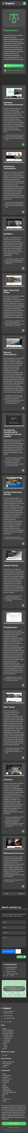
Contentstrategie (6, 1075)
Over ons (4, 1043)
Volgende (20, 893)
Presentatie (5, 1094)
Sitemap (4, 1067)
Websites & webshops (7, 1030)
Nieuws (5, 1045)
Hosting (4, 1085)
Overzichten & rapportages (9, 1092)
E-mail (4, 1084)
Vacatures (4, 1055)
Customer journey (8, 1037)
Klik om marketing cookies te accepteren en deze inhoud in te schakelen (14, 988)
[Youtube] (12, 975)
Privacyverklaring (17, 1131)
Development (7, 1042)
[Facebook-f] (7, 975)
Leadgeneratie (6, 1089)
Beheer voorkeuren (14, 1127)
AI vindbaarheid (7, 1038)
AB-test (4, 1074)
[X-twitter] (10, 975)
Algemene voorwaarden (8, 1062)
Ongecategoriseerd (7, 1090)
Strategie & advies (8, 1035)
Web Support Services (7, 1033)
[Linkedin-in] (4, 975)
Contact (6, 1047)
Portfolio (4, 1048)
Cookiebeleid (9, 1131)
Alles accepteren (14, 1123)
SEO (3, 1097)
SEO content (7, 1040)
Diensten (4, 1028)
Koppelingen (5, 1087)
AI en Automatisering (7, 1032)
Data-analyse (5, 1080)
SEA (3, 1095)
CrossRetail (5, 1077)
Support (4, 1100)
